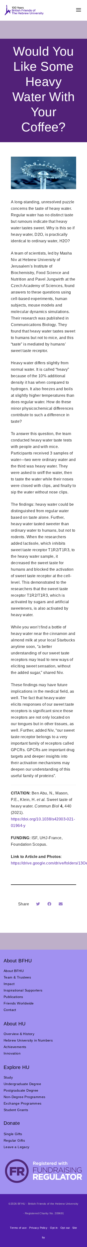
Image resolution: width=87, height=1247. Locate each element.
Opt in (54, 1227)
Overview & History (19, 1034)
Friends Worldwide (19, 1003)
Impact (9, 984)
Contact (10, 1010)
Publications (13, 997)
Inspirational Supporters (23, 990)
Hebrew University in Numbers (28, 1040)
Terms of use (18, 1227)
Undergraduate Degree (22, 1084)
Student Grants (16, 1110)
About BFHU (14, 971)
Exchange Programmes (23, 1103)
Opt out (65, 1227)
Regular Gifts (14, 1140)
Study (8, 1077)
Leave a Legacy (16, 1147)
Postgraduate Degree (21, 1090)
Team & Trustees (17, 977)
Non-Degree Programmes (24, 1097)
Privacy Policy (38, 1227)
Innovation (12, 1053)
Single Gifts (13, 1134)
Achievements (15, 1047)
